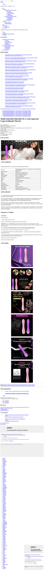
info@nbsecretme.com (4, 410)
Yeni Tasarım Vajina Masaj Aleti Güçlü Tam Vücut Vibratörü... (16, 79)
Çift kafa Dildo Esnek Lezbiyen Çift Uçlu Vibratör (14, 82)
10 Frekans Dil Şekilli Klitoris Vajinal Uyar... (13, 106)
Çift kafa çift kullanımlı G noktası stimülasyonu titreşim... (15, 85)
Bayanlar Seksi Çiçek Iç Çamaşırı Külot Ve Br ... (14, 55)
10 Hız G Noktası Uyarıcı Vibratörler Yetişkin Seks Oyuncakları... (17, 97)
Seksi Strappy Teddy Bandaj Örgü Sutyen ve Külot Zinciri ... (16, 67)
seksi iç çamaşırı (8, 20)
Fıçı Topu (9, 11)
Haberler (4, 21)
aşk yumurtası (9, 12)
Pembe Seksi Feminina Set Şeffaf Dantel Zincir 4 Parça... (15, 61)
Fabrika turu (7, 26)
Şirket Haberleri (8, 22)
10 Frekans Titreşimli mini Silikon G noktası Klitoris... (15, 91)
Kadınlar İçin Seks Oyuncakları (10, 10)
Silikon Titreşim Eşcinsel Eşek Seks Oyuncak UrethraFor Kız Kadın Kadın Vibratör (19, 385)
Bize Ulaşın (5, 27)
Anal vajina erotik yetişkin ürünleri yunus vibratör (14, 88)
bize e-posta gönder (4, 135)
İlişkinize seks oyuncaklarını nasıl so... (12, 421)
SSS (3, 24)
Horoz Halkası (10, 17)
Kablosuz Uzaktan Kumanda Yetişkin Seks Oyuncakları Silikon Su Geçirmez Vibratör (19, 384)
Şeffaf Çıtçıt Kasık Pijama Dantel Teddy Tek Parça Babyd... (16, 70)
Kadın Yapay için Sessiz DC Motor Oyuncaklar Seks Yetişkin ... (16, 73)
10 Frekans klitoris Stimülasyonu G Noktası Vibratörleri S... (16, 103)
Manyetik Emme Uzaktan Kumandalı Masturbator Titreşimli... (16, 100)
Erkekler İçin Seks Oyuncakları (10, 16)
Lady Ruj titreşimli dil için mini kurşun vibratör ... (14, 76)
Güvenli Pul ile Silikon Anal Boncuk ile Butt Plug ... (17, 393)
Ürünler (4, 9)
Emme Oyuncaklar (10, 13)
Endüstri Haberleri (8, 23)
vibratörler (9, 14)
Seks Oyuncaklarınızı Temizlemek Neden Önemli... (14, 416)
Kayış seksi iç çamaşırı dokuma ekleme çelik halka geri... (15, 58)
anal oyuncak (9, 19)
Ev (3, 8)
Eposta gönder (3, 424)
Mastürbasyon (9, 18)
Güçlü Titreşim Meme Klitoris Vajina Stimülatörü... (14, 94)
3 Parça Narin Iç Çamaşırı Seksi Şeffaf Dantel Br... (14, 64)
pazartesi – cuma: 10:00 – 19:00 (6, 408)
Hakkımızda (5, 25)
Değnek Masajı (10, 15)
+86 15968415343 (3, 409)
